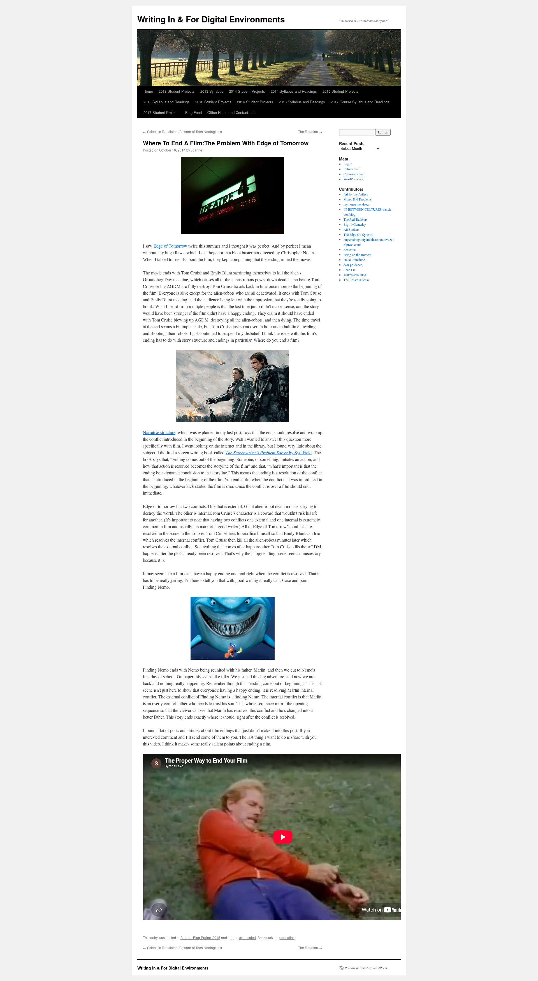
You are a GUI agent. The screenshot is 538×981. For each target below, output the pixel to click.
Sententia (350, 249)
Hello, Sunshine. (355, 259)
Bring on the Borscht (357, 254)
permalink (286, 937)
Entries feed (351, 169)
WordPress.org (353, 179)
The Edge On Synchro (358, 234)
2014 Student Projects (247, 91)
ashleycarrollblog (355, 274)
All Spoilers (352, 229)
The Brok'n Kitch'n (356, 280)
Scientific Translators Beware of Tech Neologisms (182, 131)
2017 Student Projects (161, 112)
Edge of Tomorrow (170, 246)
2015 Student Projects (341, 91)
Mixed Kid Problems (358, 199)
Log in (348, 164)
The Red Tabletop (355, 219)
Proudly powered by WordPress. (366, 968)
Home (148, 91)
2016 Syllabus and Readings (302, 101)
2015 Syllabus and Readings (166, 101)
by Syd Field (269, 452)
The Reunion (310, 131)
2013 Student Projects (177, 91)
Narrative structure (159, 432)
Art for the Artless (356, 194)
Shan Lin (350, 269)
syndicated (247, 937)
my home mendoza (356, 204)
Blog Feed (193, 112)
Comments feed (354, 174)
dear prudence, (353, 264)
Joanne (196, 150)
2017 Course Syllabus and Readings (360, 101)
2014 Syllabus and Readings (294, 91)
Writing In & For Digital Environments (211, 19)
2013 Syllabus (211, 91)
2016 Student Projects (213, 101)
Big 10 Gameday (355, 224)
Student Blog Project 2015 (200, 937)
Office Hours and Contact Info (231, 112)
